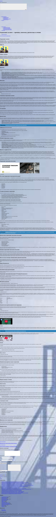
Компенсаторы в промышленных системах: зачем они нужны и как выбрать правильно (14, 488)
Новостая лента (4, 500)
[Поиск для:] (4, 470)
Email (1, 458)
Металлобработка (4, 16)
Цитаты (3, 505)
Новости (3, 20)
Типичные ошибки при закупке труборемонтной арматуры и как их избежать (12, 481)
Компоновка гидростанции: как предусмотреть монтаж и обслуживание (12, 484)
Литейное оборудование (6, 28)
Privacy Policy (3, 509)
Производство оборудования (6, 503)
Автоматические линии (6, 27)
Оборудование (4, 26)
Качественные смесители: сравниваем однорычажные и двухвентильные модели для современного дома (16, 489)
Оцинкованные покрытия (5, 502)
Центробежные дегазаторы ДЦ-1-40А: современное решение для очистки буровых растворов (15, 486)
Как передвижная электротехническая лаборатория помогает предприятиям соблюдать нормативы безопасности (17, 485)
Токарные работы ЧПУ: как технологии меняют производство (10, 487)
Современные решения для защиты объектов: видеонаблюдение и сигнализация (13, 483)
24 (0, 476)
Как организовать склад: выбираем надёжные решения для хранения (11, 493)
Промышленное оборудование (7, 29)
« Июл (1, 478)
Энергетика (3, 30)
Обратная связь (4, 510)
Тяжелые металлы (5, 19)
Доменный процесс (6, 17)
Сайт (0, 460)
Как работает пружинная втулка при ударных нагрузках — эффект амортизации (13, 491)
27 (3, 476)
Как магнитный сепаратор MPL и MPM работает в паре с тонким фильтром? (12, 492)
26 (2, 476)
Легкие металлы (4, 498)
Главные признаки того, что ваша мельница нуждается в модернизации (12, 490)
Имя (1, 457)
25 (1, 476)
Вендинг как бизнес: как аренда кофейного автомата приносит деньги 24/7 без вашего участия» (15, 482)
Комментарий (2, 455)
